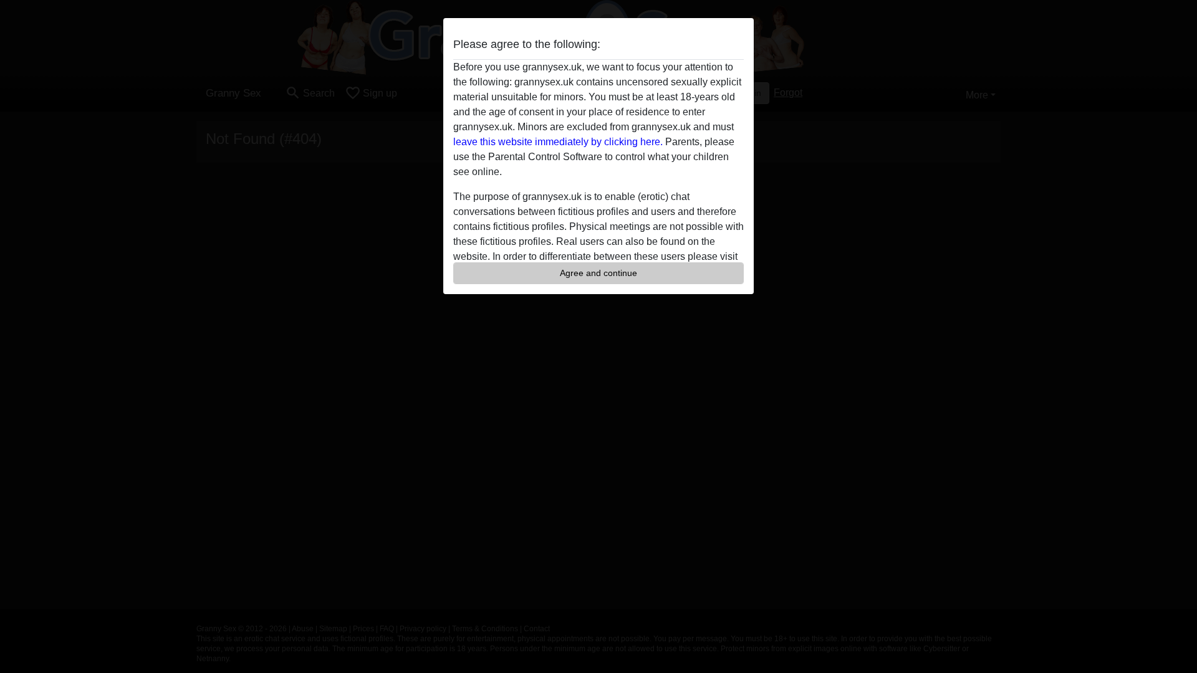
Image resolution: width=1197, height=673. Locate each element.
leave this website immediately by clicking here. (558, 141)
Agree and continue (598, 273)
